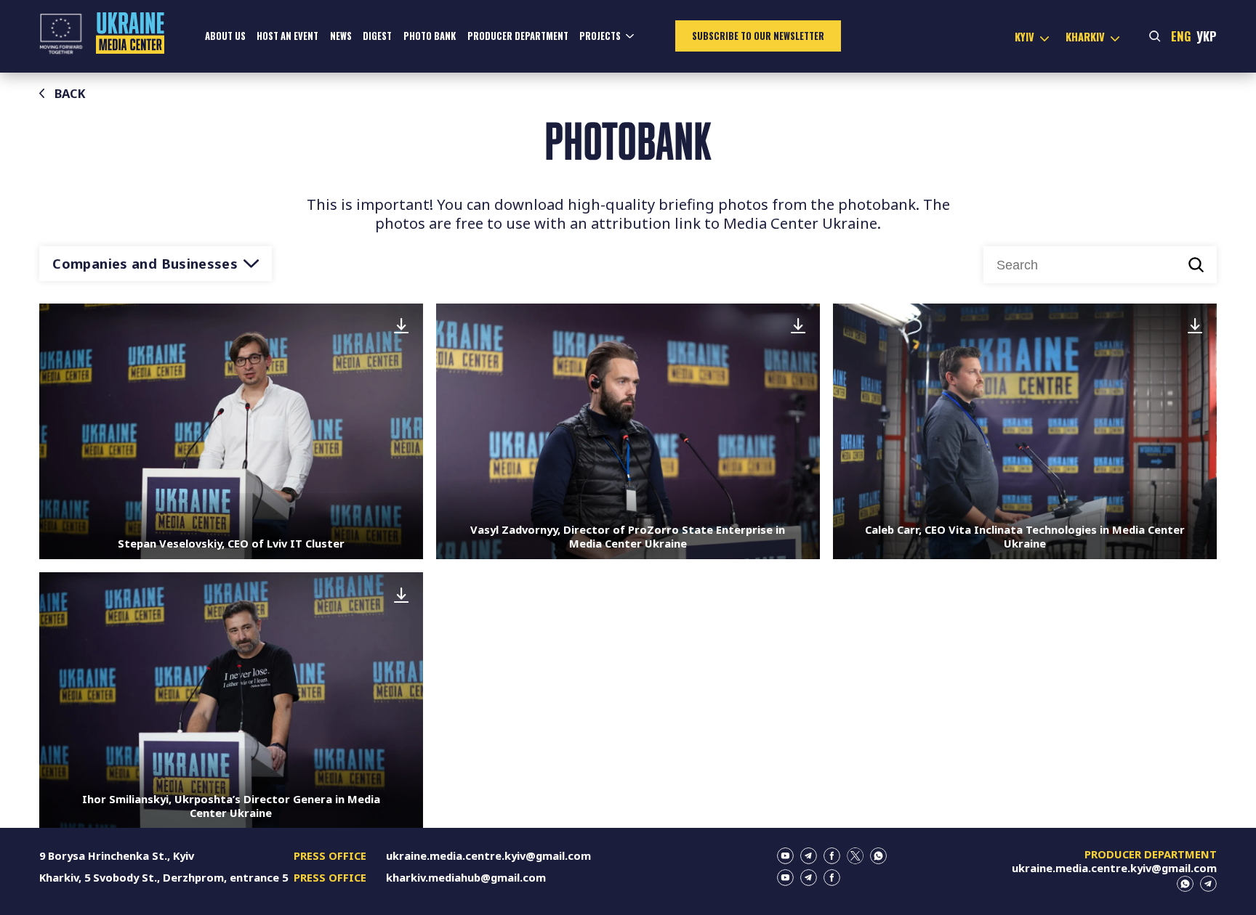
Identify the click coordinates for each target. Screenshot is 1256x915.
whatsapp (878, 855)
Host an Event (287, 36)
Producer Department (517, 36)
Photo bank (429, 36)
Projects (600, 36)
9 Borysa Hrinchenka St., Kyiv (116, 855)
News (341, 36)
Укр (1206, 36)
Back (70, 93)
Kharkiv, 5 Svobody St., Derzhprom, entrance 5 (163, 877)
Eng (1181, 36)
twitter (855, 855)
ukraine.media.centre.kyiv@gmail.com (488, 855)
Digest (377, 36)
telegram (808, 855)
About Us (225, 36)
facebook (832, 855)
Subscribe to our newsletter (758, 36)
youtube (785, 855)
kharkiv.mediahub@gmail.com (466, 877)
